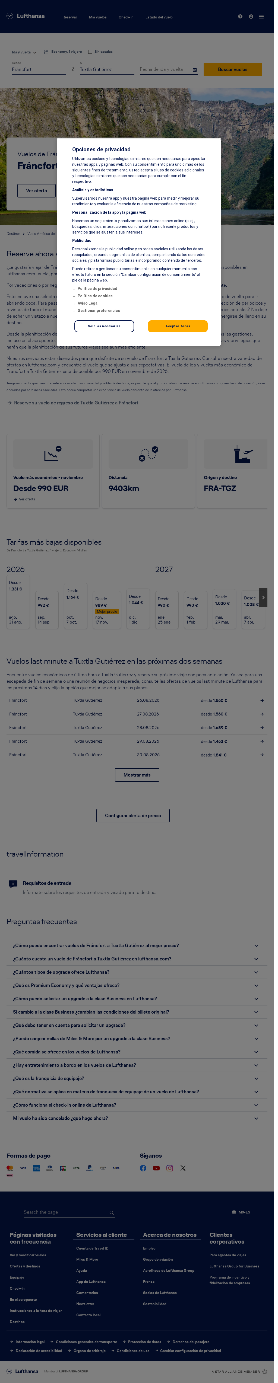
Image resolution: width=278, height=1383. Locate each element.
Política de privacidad (97, 288)
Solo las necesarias (104, 326)
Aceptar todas (178, 326)
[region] (139, 242)
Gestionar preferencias (99, 310)
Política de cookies (95, 296)
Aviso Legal (88, 303)
